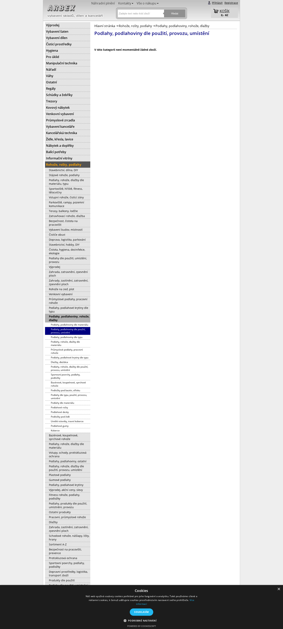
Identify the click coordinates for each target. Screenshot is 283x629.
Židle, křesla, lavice (59, 139)
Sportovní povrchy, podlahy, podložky (65, 376)
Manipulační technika (61, 63)
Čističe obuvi (57, 234)
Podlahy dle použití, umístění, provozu (68, 260)
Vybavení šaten (57, 31)
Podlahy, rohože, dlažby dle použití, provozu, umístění (69, 368)
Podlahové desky (60, 412)
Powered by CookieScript (141, 626)
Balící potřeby (56, 152)
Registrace (231, 3)
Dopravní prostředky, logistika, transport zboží (68, 573)
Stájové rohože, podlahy (64, 175)
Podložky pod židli (60, 416)
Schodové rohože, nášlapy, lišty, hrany (69, 537)
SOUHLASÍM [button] (141, 612)
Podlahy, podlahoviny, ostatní (67, 461)
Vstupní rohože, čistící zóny (66, 197)
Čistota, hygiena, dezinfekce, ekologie (67, 251)
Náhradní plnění (103, 3)
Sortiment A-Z (58, 544)
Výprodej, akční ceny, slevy (66, 490)
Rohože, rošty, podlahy (135, 26)
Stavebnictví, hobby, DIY (64, 244)
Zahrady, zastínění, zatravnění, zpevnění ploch (68, 282)
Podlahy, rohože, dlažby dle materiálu (65, 343)
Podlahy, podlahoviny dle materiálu (69, 324)
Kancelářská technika (61, 133)
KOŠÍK (224, 11)
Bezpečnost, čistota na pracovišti (63, 222)
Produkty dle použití (62, 580)
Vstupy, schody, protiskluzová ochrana (67, 454)
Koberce (55, 430)
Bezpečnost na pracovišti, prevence (65, 551)
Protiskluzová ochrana (63, 558)
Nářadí (51, 69)
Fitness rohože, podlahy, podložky (64, 496)
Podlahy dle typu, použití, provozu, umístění (69, 396)
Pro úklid (52, 57)
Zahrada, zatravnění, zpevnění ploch (68, 273)
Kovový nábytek (58, 107)
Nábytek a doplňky (60, 145)
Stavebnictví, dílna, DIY (63, 170)
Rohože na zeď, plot (61, 289)
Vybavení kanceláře (60, 126)
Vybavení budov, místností (66, 229)
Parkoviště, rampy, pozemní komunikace (66, 204)
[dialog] (141, 607)
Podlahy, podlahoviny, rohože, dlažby (182, 26)
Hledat (174, 13)
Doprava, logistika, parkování (67, 239)
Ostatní (51, 82)
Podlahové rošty (59, 407)
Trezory (51, 101)
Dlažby (53, 522)
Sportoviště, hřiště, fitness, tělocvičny (66, 190)
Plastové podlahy (60, 475)
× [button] (278, 589)
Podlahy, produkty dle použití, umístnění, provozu (68, 505)
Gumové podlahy (60, 480)
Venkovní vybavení (60, 114)
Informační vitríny (59, 158)
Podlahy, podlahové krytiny (66, 485)
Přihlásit (217, 3)
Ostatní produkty (60, 512)
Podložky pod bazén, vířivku (65, 390)
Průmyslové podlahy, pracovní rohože (68, 301)
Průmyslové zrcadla (60, 120)
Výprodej (52, 25)
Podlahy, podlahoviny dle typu (66, 337)
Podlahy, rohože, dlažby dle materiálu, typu (66, 182)
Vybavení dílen (56, 38)
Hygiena (52, 50)
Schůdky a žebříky (59, 95)
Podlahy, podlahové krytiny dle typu (68, 309)
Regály (51, 88)
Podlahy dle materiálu (62, 402)
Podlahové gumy (60, 426)
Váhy (49, 76)
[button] (141, 620)
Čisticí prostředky (59, 44)
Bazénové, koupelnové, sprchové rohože (68, 384)
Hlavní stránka (104, 26)
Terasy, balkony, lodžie (63, 211)
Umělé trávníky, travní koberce (67, 421)
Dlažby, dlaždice (59, 362)
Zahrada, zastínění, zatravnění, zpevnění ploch (68, 529)
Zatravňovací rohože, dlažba (67, 216)
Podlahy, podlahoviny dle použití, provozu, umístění (68, 331)
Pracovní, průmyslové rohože (67, 517)
